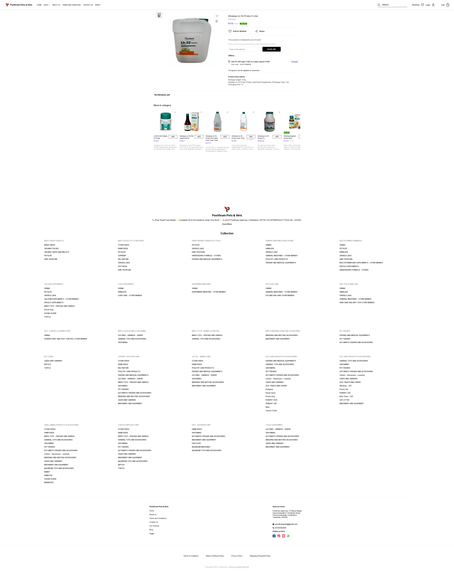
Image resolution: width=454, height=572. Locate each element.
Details (295, 62)
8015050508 (280, 528)
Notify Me (271, 49)
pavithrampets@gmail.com (286, 524)
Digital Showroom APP (239, 567)
